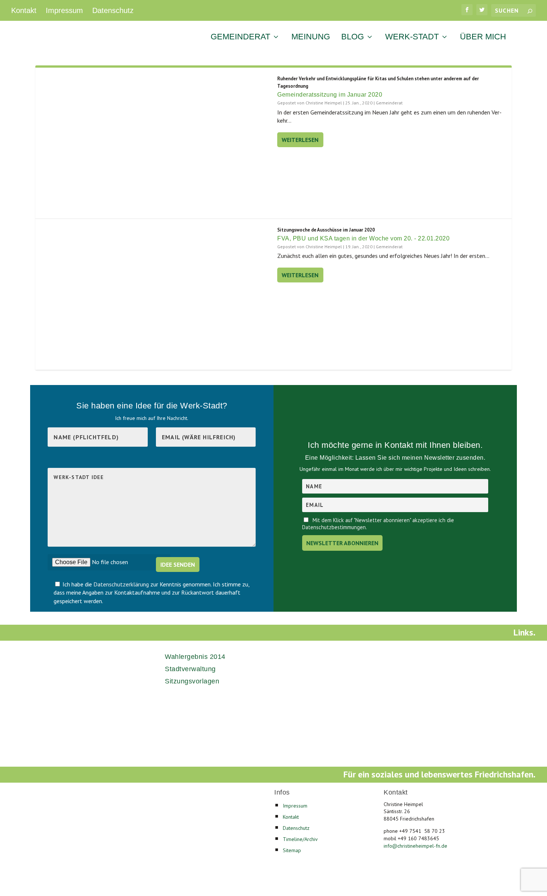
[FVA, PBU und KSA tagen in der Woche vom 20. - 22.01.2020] (156, 294)
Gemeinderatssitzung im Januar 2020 (329, 94)
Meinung (310, 37)
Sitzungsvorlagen (192, 681)
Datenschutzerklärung (121, 584)
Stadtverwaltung (190, 669)
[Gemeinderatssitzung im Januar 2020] (156, 143)
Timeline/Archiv (300, 839)
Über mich (483, 37)
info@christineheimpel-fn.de (415, 845)
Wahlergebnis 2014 (195, 656)
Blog (352, 37)
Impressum (64, 10)
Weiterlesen (300, 139)
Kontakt (23, 10)
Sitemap (292, 850)
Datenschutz (113, 10)
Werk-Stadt (412, 37)
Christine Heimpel (324, 103)
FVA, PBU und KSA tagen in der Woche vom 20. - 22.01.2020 (363, 238)
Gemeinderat (240, 37)
